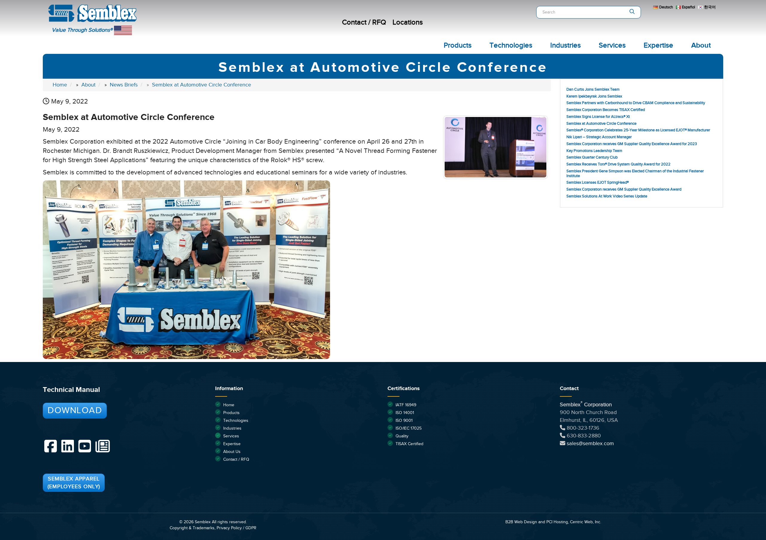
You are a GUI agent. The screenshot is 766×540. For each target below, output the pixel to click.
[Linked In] (67, 446)
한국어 (710, 7)
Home (228, 405)
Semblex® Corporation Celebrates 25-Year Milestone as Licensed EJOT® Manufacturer (638, 130)
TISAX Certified (409, 444)
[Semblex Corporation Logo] (157, 15)
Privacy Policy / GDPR (236, 528)
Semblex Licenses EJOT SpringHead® (597, 182)
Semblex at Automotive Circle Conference (601, 123)
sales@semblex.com (590, 443)
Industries (565, 45)
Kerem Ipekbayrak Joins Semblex (594, 96)
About (701, 45)
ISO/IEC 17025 (409, 428)
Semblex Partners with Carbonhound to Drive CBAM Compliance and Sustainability (635, 103)
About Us (232, 451)
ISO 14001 (405, 412)
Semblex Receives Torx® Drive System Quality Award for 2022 (618, 164)
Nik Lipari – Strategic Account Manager (599, 137)
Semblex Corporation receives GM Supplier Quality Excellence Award (623, 189)
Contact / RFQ (364, 22)
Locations (408, 22)
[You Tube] (84, 446)
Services (612, 45)
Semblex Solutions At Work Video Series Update (606, 196)
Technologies (511, 45)
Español (688, 7)
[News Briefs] (102, 446)
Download (75, 410)
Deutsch (666, 7)
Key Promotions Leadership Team (594, 151)
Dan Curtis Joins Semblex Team (593, 89)
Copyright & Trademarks (192, 528)
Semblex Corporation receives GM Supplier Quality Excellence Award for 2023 (631, 144)
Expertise (658, 45)
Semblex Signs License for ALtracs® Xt (598, 117)
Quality (402, 436)
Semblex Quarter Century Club (592, 157)
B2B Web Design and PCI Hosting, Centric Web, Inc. (553, 522)
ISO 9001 (404, 420)
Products (458, 45)
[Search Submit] (632, 12)
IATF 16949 (406, 405)
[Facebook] (50, 446)
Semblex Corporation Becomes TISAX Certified (605, 110)
